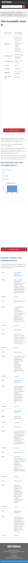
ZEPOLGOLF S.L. (18, 427)
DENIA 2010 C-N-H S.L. (19, 452)
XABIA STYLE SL (18, 481)
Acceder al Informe (14, 130)
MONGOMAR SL (18, 329)
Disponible (17, 77)
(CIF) (20, 33)
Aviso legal (14, 555)
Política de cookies (14, 556)
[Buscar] (24, 6)
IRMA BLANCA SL (18, 352)
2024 (3, 172)
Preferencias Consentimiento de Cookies (14, 558)
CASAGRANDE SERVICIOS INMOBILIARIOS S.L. (19, 274)
